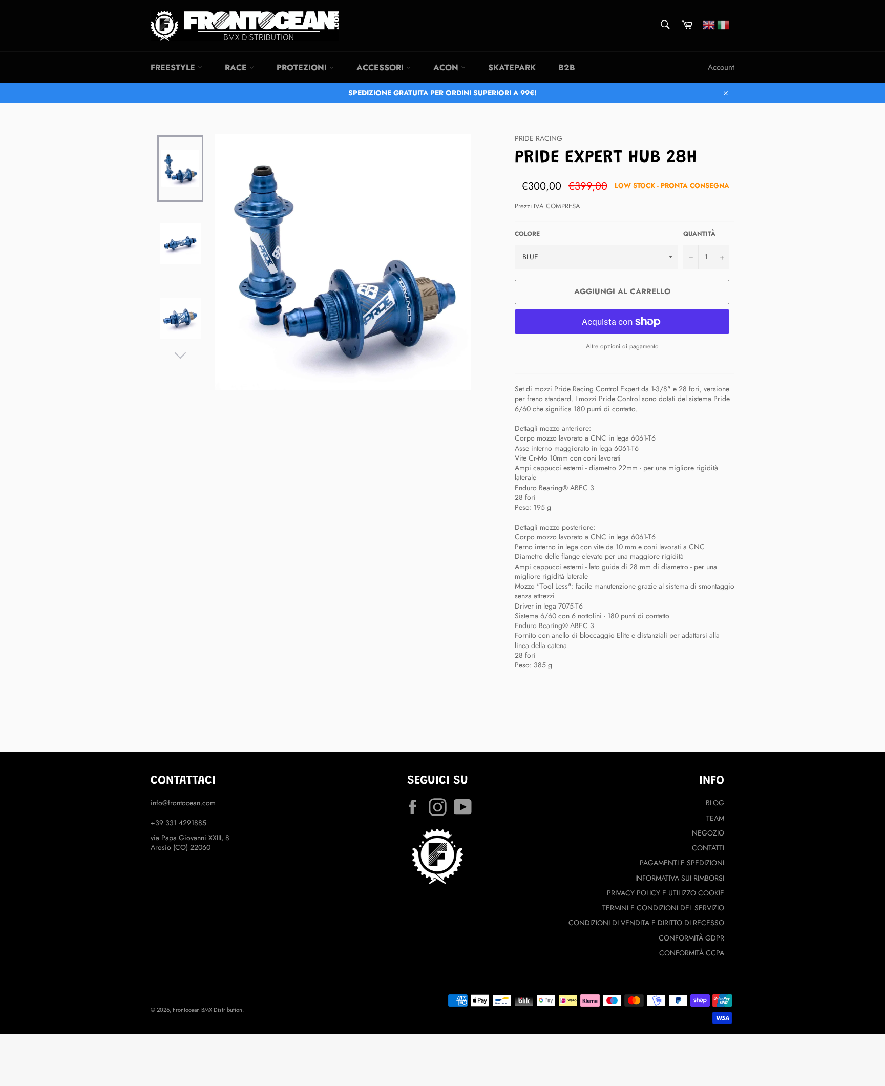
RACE (237, 67)
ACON (447, 67)
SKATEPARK (512, 67)
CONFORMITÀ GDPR (691, 938)
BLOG (715, 803)
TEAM (715, 818)
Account (721, 67)
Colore (527, 233)
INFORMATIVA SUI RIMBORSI (679, 878)
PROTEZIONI (303, 67)
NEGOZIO (708, 833)
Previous (180, 131)
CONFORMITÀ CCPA (691, 953)
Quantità (699, 233)
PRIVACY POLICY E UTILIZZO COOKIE (665, 893)
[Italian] (723, 24)
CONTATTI (708, 848)
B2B (566, 67)
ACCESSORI (381, 67)
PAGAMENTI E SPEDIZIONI (682, 863)
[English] (709, 24)
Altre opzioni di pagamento (622, 346)
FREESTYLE (174, 67)
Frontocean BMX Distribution (207, 1010)
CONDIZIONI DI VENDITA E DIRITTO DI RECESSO (646, 922)
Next (180, 353)
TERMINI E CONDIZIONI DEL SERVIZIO (663, 908)
